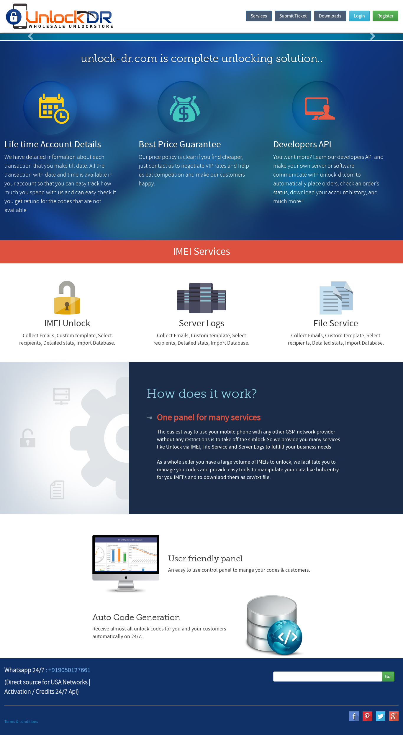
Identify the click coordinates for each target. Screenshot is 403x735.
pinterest (367, 716)
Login (359, 16)
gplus (394, 716)
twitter (380, 716)
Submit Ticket (293, 16)
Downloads (330, 16)
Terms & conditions (21, 721)
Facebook (354, 716)
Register (385, 16)
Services (259, 16)
